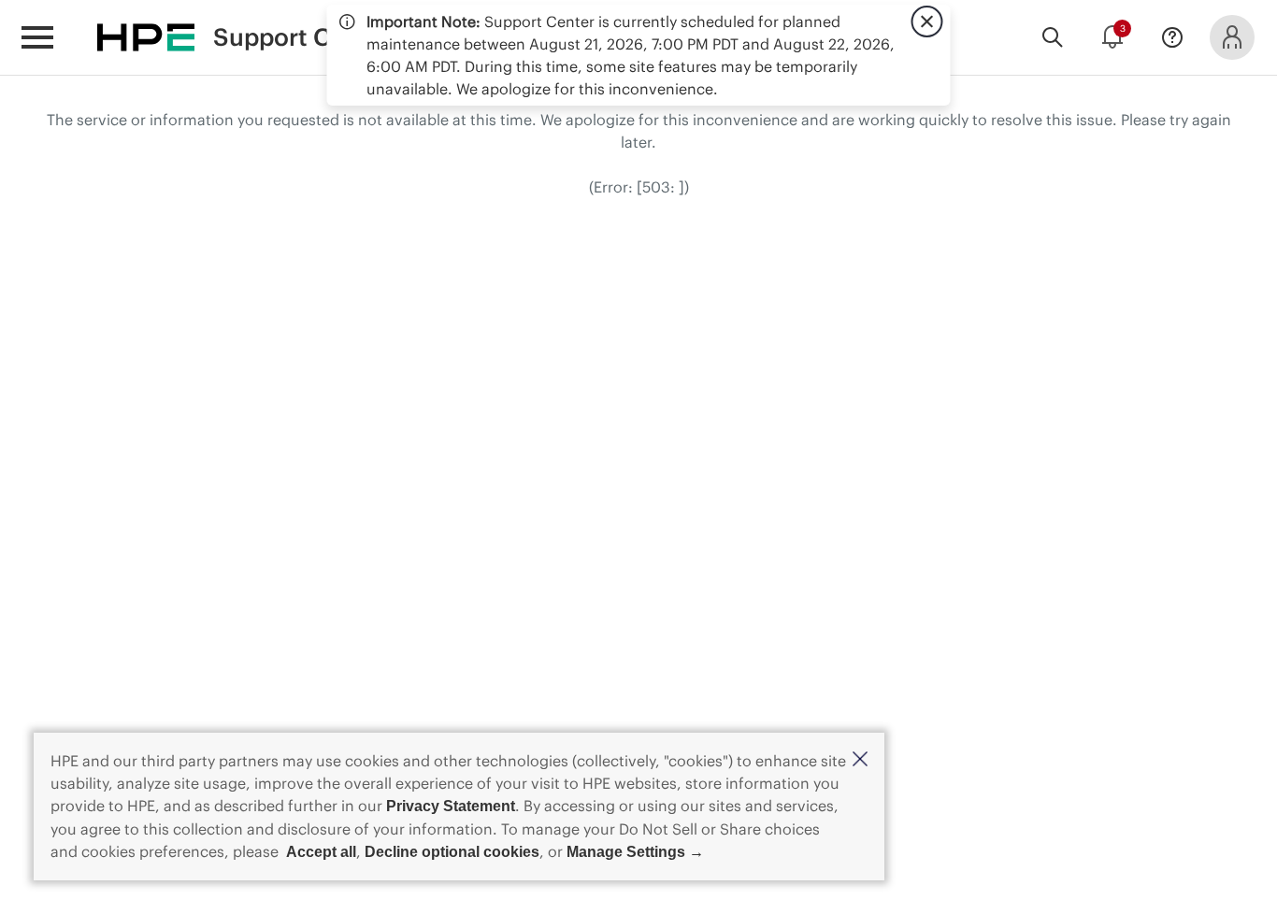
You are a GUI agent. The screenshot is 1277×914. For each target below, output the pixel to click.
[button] (860, 760)
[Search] (1052, 37)
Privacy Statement (450, 806)
